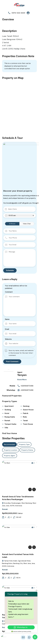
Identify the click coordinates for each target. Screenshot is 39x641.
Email (7, 329)
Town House (28, 424)
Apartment (9, 406)
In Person (12, 224)
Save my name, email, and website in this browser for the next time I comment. (21, 352)
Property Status (27, 450)
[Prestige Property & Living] (19, 5)
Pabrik (25, 413)
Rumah (7, 420)
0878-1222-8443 (18, 13)
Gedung (26, 406)
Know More (22, 380)
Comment (9, 292)
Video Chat (27, 224)
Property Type (24, 444)
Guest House (28, 410)
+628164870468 (26, 386)
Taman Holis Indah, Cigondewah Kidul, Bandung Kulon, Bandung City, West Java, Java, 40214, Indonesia (18, 563)
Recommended (9, 444)
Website (8, 339)
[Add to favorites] (30, 489)
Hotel (7, 413)
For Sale (7, 527)
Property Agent (9, 456)
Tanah (25, 420)
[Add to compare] (34, 489)
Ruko (25, 417)
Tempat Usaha (10, 424)
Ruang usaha (10, 417)
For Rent (7, 463)
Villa (6, 428)
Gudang (8, 410)
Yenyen (22, 375)
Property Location (10, 450)
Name (7, 319)
